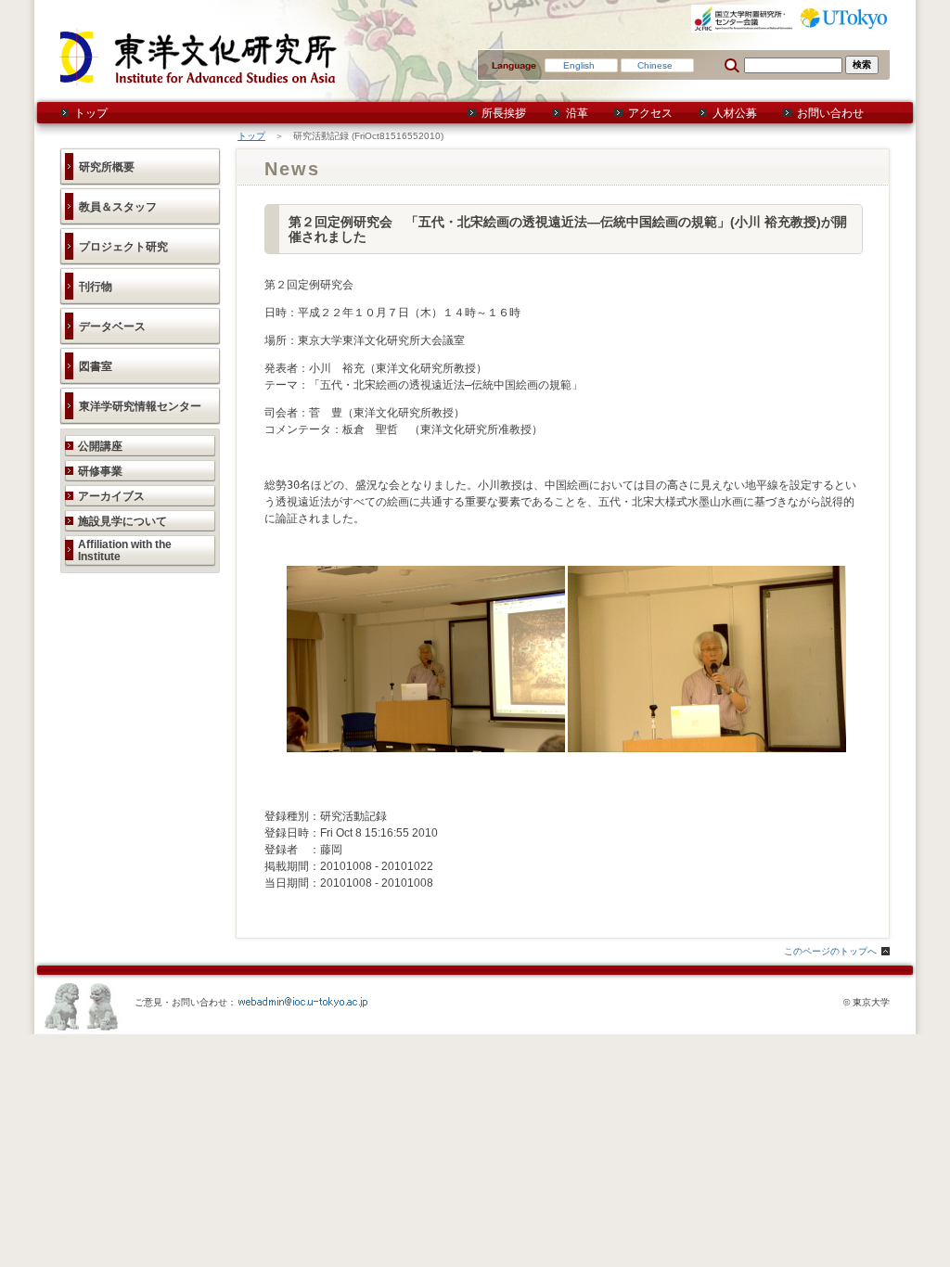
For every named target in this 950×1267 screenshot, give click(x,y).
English (579, 65)
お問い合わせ (830, 113)
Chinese (655, 65)
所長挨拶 (503, 113)
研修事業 (100, 471)
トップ (91, 113)
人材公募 (734, 113)
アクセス (650, 113)
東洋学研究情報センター (140, 406)
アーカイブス (111, 496)
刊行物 (95, 286)
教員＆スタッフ (118, 206)
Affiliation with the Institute (125, 550)
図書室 (95, 366)
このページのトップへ (830, 951)
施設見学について (122, 521)
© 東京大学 (866, 1002)
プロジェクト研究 (123, 246)
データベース (112, 326)
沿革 (577, 113)
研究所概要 (107, 166)
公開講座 (100, 446)
